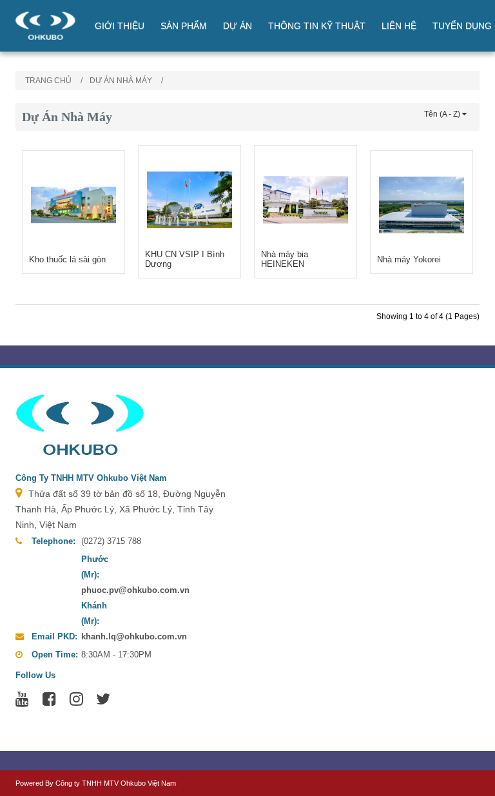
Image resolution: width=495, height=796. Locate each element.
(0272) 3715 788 (111, 541)
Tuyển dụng (462, 26)
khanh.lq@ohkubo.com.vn (134, 636)
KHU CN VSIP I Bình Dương (184, 259)
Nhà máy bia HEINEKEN (284, 259)
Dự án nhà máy (121, 80)
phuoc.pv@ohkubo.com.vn (135, 590)
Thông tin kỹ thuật (316, 26)
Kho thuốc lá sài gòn (67, 259)
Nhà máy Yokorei (409, 259)
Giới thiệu (119, 26)
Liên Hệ (399, 26)
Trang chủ (48, 80)
